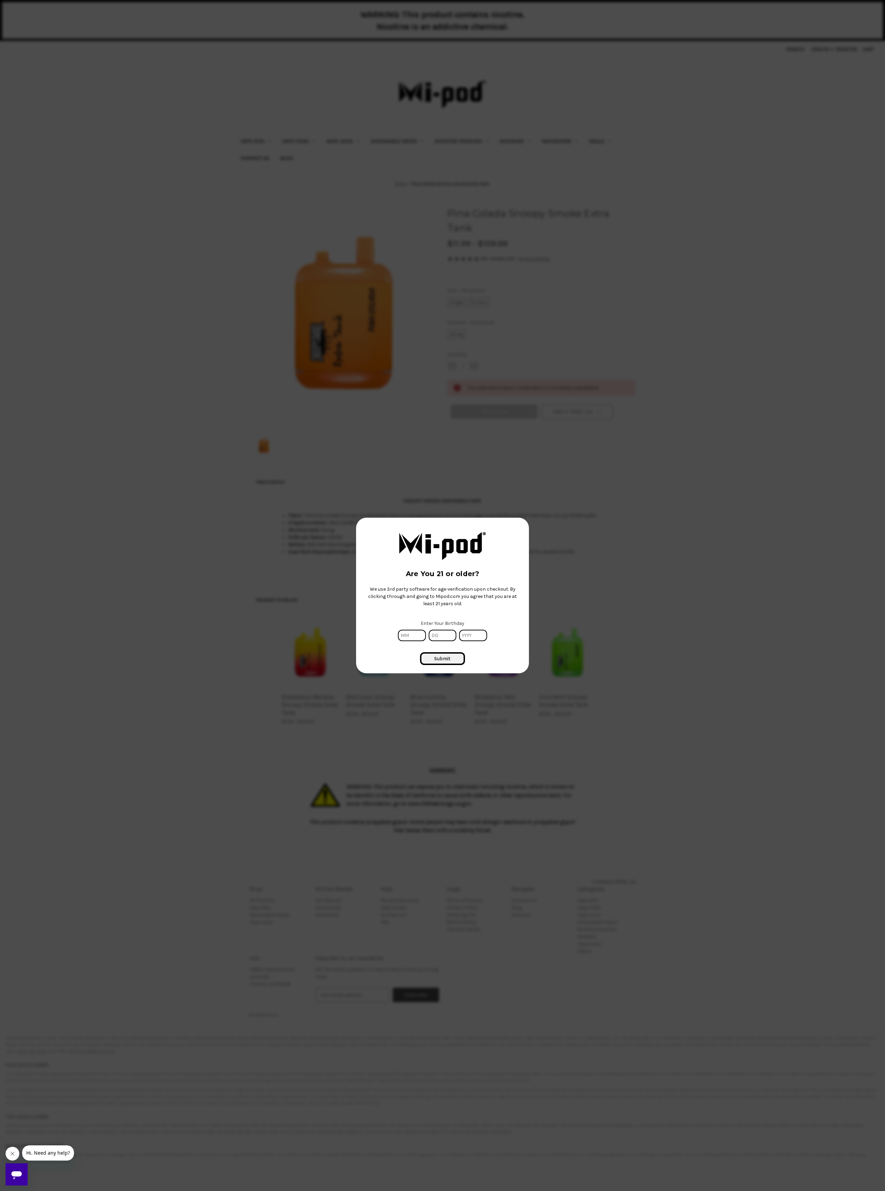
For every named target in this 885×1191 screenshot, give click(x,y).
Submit (442, 659)
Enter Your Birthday (442, 623)
